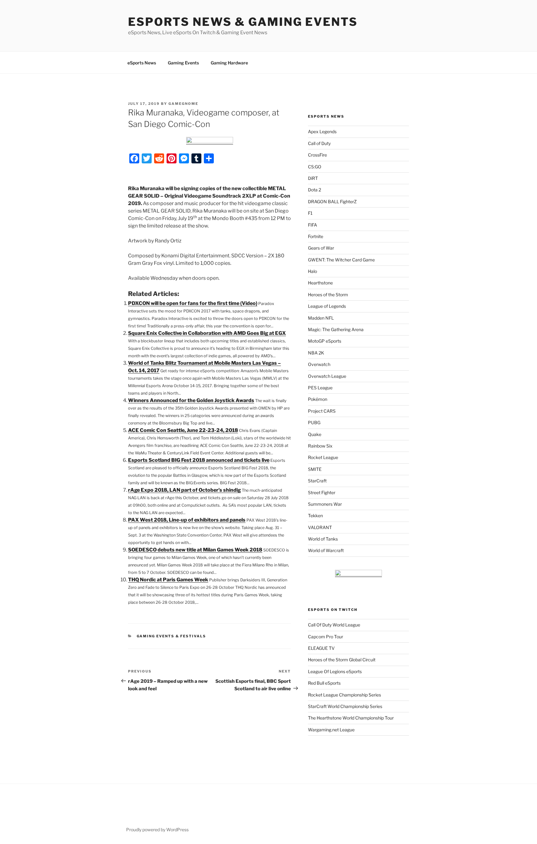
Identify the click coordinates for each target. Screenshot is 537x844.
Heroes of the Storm (328, 294)
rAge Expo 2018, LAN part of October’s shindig (184, 490)
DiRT (313, 178)
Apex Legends (322, 131)
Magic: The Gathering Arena (336, 329)
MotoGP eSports (324, 341)
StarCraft (317, 480)
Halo (312, 271)
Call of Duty (319, 143)
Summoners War (325, 504)
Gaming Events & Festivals (171, 636)
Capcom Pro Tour (325, 636)
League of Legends (327, 306)
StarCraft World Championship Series (345, 706)
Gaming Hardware (229, 62)
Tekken (315, 515)
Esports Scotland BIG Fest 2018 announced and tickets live (198, 460)
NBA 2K (316, 352)
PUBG (314, 422)
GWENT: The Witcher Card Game (341, 259)
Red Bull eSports (324, 683)
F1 (310, 213)
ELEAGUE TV (321, 648)
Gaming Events (183, 62)
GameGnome (183, 103)
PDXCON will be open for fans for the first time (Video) (192, 303)
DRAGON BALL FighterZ (332, 201)
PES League (320, 387)
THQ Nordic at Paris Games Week (168, 580)
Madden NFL (321, 318)
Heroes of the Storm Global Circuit (341, 659)
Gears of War (321, 248)
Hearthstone (320, 282)
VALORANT (320, 527)
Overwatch (319, 364)
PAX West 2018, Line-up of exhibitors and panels (187, 520)
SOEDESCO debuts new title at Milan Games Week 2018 (195, 550)
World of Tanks (323, 539)
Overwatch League (327, 376)
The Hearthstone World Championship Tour (351, 717)
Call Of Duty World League (334, 624)
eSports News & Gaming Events (243, 22)
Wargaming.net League (331, 729)
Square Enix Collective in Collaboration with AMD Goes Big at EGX (207, 333)
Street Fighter (321, 492)
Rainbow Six (320, 445)
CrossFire (317, 154)
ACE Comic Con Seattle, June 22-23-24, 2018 (183, 430)
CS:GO (314, 166)
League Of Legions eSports (335, 671)
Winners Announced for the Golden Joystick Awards (191, 400)
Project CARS (322, 411)
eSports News (141, 62)
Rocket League (323, 457)
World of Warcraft (326, 550)
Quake (314, 434)
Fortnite (315, 236)
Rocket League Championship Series (344, 694)
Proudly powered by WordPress (157, 829)
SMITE (315, 469)
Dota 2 (314, 189)
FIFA (312, 224)
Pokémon (317, 399)
